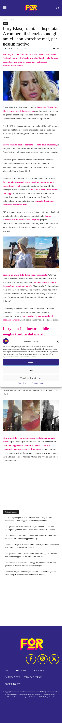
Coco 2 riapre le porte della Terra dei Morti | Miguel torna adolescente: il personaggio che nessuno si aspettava (28, 519)
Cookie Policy (22, 383)
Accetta (31, 362)
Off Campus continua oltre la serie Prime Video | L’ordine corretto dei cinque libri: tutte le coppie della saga (32, 537)
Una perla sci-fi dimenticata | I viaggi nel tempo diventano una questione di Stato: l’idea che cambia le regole (30, 564)
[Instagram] (42, 659)
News (12, 19)
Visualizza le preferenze (31, 378)
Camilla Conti (10, 49)
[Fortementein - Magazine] (31, 8)
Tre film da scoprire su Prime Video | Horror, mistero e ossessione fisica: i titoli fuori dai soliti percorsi (32, 546)
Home (5, 19)
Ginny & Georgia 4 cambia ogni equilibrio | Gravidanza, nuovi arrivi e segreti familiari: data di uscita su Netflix (30, 573)
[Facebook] (31, 659)
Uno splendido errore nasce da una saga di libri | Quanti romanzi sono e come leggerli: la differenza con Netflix (31, 555)
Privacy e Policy (37, 383)
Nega (31, 370)
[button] (57, 341)
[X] (54, 659)
